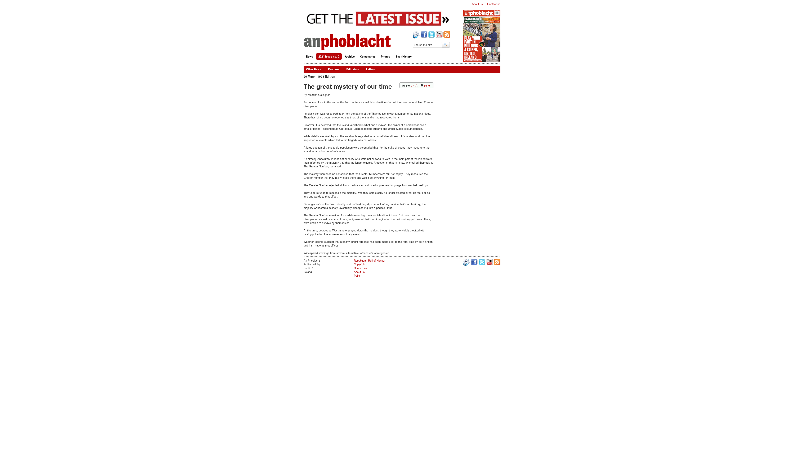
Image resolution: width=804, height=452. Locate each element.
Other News (313, 69)
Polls (357, 275)
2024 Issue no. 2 (328, 56)
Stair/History (404, 56)
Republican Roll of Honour (369, 260)
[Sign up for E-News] (416, 35)
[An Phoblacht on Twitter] (431, 35)
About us (477, 4)
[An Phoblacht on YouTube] (439, 35)
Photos (385, 56)
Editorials (352, 69)
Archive (350, 56)
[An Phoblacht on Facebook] (423, 35)
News (309, 56)
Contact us (493, 4)
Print (426, 86)
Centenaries (367, 56)
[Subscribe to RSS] (446, 35)
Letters (370, 69)
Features (333, 69)
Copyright (359, 264)
